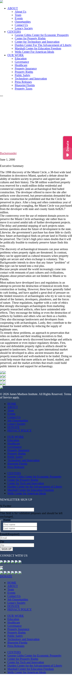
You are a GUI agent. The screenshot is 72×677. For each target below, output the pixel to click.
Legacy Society (24, 28)
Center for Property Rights (30, 38)
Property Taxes (23, 88)
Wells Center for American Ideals (26, 493)
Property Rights (24, 71)
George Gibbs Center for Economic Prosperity (42, 35)
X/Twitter (5, 506)
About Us (20, 11)
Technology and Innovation (31, 78)
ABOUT (12, 8)
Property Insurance (26, 68)
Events (19, 18)
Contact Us (21, 25)
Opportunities (23, 21)
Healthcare (21, 65)
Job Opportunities (17, 420)
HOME (11, 403)
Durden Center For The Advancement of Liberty (43, 45)
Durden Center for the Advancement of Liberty (34, 486)
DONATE (13, 427)
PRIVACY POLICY (19, 430)
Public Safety (22, 75)
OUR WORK (15, 55)
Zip (2, 541)
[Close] (1, 566)
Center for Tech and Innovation (25, 483)
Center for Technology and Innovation (37, 41)
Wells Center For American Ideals (34, 51)
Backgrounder (8, 153)
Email (9, 534)
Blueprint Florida (25, 85)
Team (18, 15)
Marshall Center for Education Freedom (38, 48)
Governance (22, 61)
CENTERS (14, 31)
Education (21, 58)
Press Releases (23, 81)
